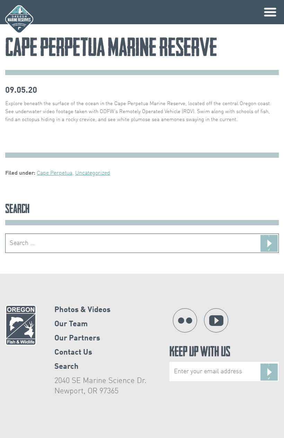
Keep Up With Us (199, 353)
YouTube (216, 320)
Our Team (71, 324)
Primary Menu (270, 12)
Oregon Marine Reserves (19, 19)
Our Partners (77, 338)
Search (66, 367)
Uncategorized (92, 173)
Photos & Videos (82, 310)
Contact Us (73, 352)
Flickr (185, 320)
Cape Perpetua (54, 173)
